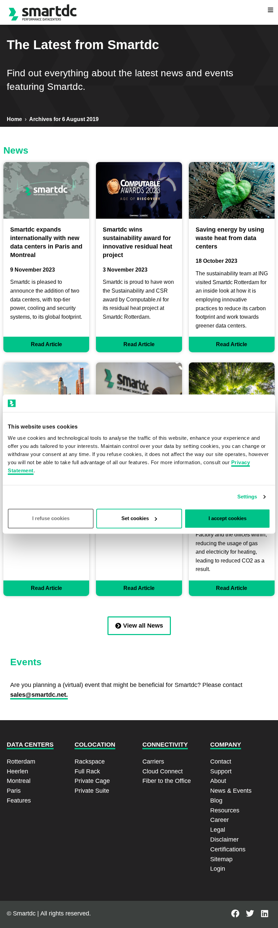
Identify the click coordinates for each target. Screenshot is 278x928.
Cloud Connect (162, 771)
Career (219, 819)
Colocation (95, 744)
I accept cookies (227, 518)
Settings (247, 497)
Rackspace (90, 761)
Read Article (46, 344)
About (218, 780)
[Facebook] (235, 913)
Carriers (153, 761)
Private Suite (92, 790)
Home (14, 119)
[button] (270, 10)
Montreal (19, 780)
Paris (14, 790)
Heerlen (17, 771)
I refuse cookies (51, 518)
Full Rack (87, 771)
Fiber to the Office (166, 780)
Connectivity (165, 744)
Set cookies (135, 518)
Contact (220, 761)
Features (19, 800)
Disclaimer (224, 839)
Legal (217, 829)
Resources (224, 810)
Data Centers (30, 744)
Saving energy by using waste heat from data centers (230, 238)
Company (225, 744)
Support (221, 771)
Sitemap (221, 859)
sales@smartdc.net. (39, 694)
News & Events (231, 790)
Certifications (227, 849)
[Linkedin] (264, 913)
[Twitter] (249, 913)
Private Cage (92, 780)
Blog (216, 800)
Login (217, 868)
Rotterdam (21, 761)
